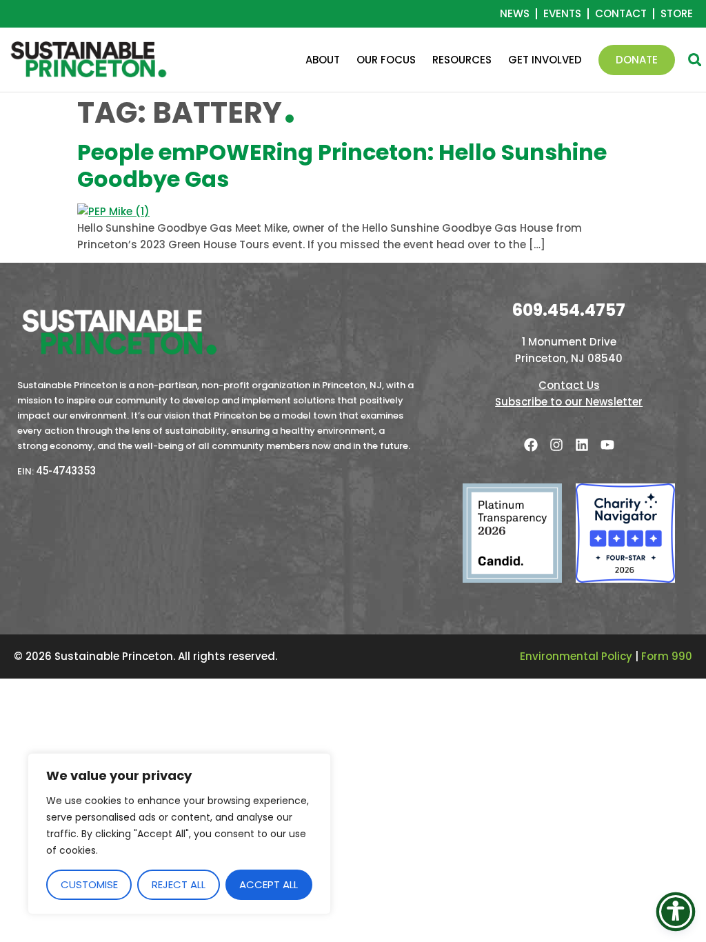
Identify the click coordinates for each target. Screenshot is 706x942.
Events (562, 14)
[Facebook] (531, 445)
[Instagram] (556, 445)
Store (676, 14)
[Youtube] (607, 445)
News (515, 14)
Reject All (178, 884)
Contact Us (569, 385)
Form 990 (666, 656)
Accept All (268, 884)
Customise (89, 884)
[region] (179, 833)
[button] (694, 59)
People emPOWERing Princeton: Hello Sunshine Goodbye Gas (342, 165)
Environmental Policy (576, 656)
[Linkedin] (582, 445)
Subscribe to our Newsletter (569, 401)
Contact (621, 14)
